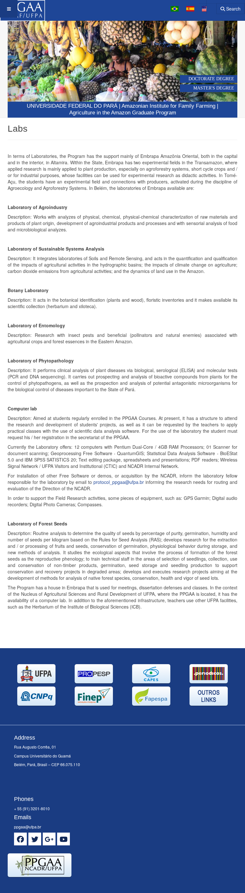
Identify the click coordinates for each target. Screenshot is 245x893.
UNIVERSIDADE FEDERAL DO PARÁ (72, 106)
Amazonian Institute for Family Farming (168, 106)
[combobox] (207, 6)
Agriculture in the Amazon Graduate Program (122, 113)
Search (233, 8)
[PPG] (22, 9)
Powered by (37, 885)
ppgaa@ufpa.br (27, 826)
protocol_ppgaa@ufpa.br (118, 482)
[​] (20, 839)
